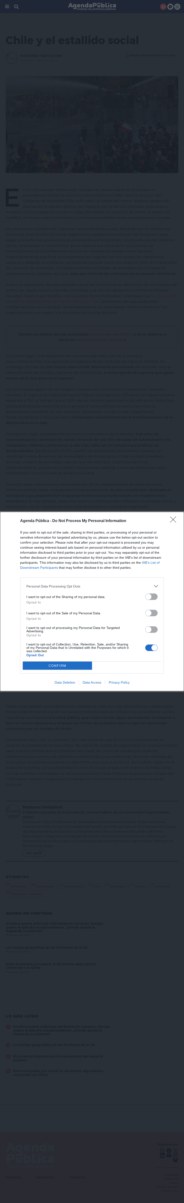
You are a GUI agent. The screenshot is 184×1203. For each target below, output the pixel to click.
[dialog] (92, 601)
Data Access (92, 682)
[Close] (174, 521)
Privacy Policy (119, 682)
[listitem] (92, 586)
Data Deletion (65, 682)
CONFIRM (57, 666)
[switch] (151, 596)
